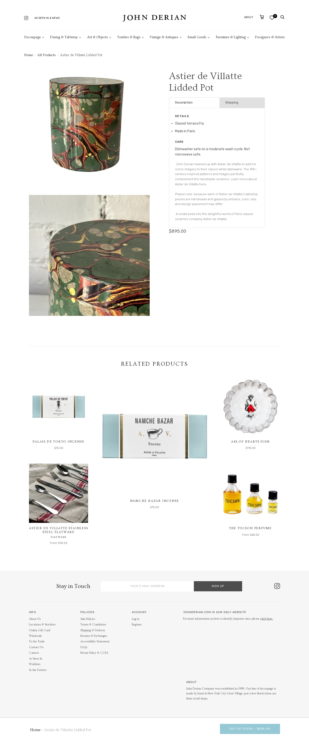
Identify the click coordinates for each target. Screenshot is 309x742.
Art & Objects (97, 37)
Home (28, 55)
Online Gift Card (39, 630)
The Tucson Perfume (250, 528)
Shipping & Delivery (92, 630)
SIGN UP (218, 586)
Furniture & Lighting (231, 37)
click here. (266, 618)
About (248, 17)
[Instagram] (26, 18)
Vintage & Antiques (164, 37)
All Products (46, 55)
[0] (272, 17)
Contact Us (36, 647)
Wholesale (35, 636)
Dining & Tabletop (64, 37)
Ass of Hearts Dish (250, 441)
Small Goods (197, 37)
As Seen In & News (47, 18)
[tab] (194, 102)
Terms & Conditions (93, 624)
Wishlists (34, 664)
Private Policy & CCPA (94, 652)
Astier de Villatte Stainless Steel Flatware (58, 530)
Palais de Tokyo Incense (58, 441)
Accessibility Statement (95, 641)
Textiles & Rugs (128, 37)
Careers (34, 652)
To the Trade (37, 641)
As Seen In (35, 658)
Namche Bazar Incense (154, 501)
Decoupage (32, 37)
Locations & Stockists (42, 624)
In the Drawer (37, 670)
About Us (35, 619)
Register (137, 624)
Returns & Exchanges (93, 636)
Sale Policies (87, 619)
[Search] (282, 17)
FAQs (83, 647)
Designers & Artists (270, 37)
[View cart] (262, 17)
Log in (135, 619)
